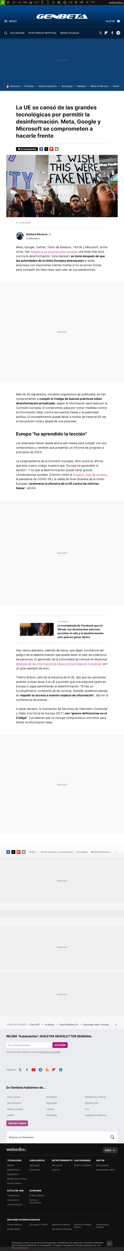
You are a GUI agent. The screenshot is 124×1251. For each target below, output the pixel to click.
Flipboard (106, 33)
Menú (13, 21)
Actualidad (82, 852)
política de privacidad (49, 1052)
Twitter (100, 33)
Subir (108, 1150)
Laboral (50, 1109)
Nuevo (110, 21)
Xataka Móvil (13, 1169)
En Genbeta (62, 622)
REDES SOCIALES (69, 32)
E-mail (57, 149)
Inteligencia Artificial (95, 1115)
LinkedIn (60, 1069)
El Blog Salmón (37, 1195)
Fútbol (116, 86)
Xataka (10, 1165)
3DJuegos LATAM (38, 1224)
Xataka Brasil (13, 1229)
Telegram (118, 33)
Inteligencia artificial (95, 1097)
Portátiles (29, 86)
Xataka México (14, 1224)
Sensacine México (61, 1224)
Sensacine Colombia (62, 1229)
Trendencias (13, 1195)
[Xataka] (2, 2)
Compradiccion (14, 1204)
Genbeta (62, 16)
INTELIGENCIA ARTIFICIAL (42, 32)
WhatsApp (51, 1115)
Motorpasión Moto (105, 1169)
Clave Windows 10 (69, 1024)
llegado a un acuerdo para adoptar (54, 251)
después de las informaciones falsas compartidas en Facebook (59, 663)
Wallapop (81, 86)
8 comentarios (28, 149)
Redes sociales (15, 1109)
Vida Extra (35, 1169)
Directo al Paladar (83, 1165)
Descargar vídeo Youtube (96, 1024)
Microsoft (15, 86)
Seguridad (51, 1103)
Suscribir (60, 1045)
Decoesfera (13, 1200)
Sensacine (57, 1165)
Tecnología (67, 86)
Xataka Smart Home (17, 1178)
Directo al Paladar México (83, 1225)
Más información (20, 1248)
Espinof (55, 1169)
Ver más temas (17, 1123)
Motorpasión (102, 1165)
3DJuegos (35, 1165)
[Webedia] (16, 1149)
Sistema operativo (48, 86)
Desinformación (101, 852)
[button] (38, 234)
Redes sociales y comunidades (57, 852)
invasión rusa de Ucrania (89, 474)
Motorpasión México (102, 1225)
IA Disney (50, 1024)
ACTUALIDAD (17, 32)
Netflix (10, 1115)
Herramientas (14, 1103)
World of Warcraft (99, 86)
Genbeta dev (91, 1103)
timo (87, 1109)
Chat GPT (35, 1024)
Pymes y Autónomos (35, 1201)
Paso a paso (13, 1097)
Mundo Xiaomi (14, 1183)
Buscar (112, 1137)
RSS (47, 1069)
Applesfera (12, 1174)
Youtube (33, 1069)
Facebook (112, 33)
